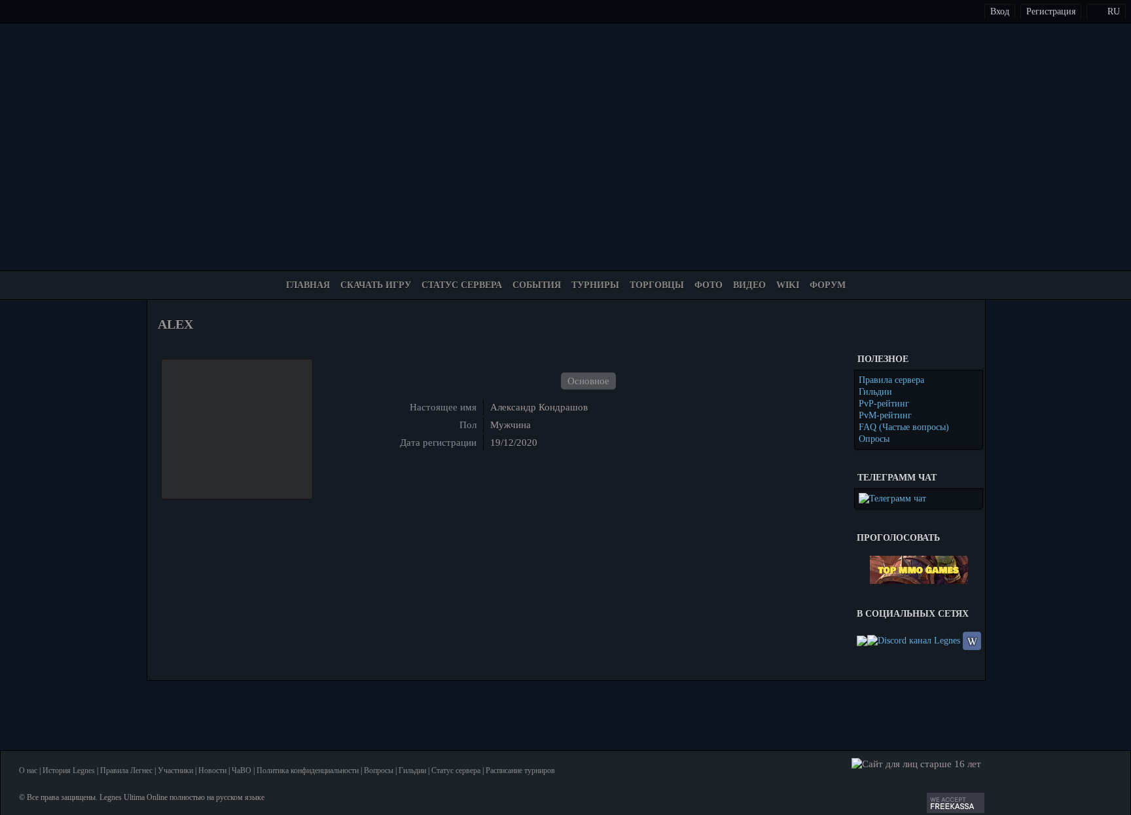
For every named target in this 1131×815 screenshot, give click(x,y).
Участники (175, 770)
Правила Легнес (126, 770)
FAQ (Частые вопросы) (904, 427)
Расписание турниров (520, 770)
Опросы (874, 439)
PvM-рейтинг (885, 415)
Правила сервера (891, 380)
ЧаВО (241, 770)
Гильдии (875, 392)
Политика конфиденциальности (308, 770)
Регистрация (1050, 11)
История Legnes (69, 770)
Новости (212, 770)
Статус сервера (455, 770)
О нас (28, 770)
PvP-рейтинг (884, 403)
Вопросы (378, 770)
